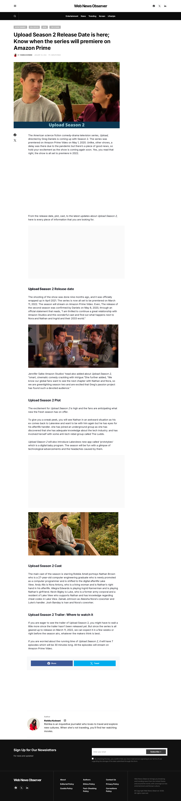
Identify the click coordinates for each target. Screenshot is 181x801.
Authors (86, 779)
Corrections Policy (111, 789)
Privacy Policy (112, 784)
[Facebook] (154, 6)
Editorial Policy (67, 784)
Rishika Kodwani (52, 720)
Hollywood (34, 27)
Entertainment (20, 27)
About (63, 779)
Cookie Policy (66, 788)
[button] (15, 6)
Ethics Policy (89, 784)
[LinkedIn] (165, 6)
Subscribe (154, 752)
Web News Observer (90, 6)
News (45, 27)
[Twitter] (159, 6)
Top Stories (55, 27)
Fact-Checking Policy (89, 789)
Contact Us (111, 779)
